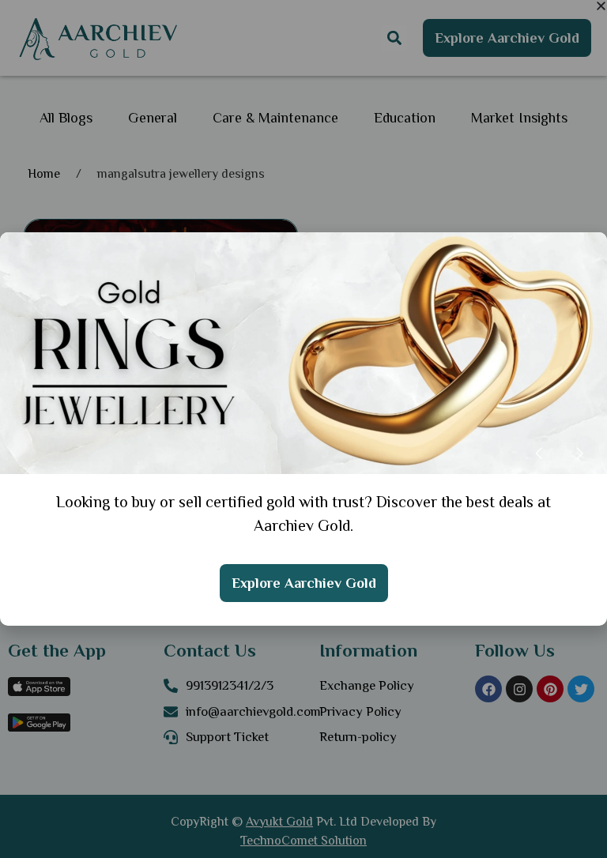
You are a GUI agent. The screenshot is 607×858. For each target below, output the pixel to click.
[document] (303, 429)
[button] (601, 6)
